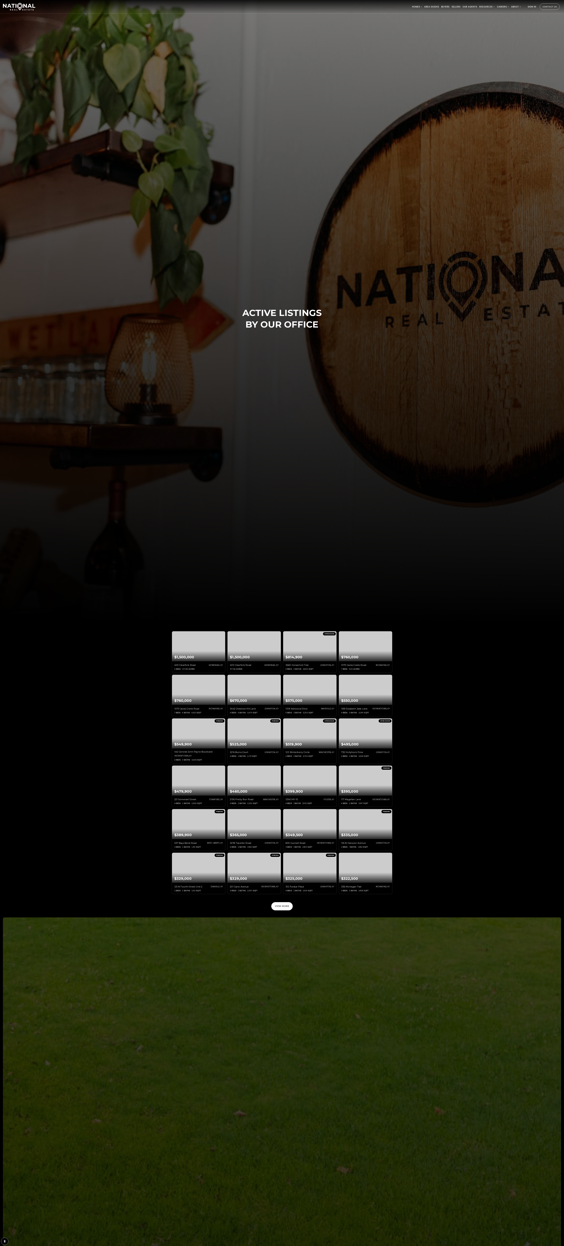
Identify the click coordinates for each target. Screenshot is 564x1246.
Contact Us (550, 6)
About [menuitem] (515, 6)
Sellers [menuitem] (456, 6)
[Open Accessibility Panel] (4, 1241)
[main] (282, 455)
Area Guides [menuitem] (431, 6)
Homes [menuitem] (416, 6)
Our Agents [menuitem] (470, 6)
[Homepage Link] (19, 6)
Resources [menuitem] (486, 6)
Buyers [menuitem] (445, 6)
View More (282, 906)
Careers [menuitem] (502, 6)
